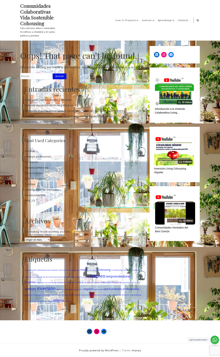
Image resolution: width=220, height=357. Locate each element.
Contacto (183, 20)
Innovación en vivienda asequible (46, 122)
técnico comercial (32, 301)
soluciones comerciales (112, 295)
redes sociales (62, 295)
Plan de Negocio (35, 178)
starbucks (125, 295)
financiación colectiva (120, 282)
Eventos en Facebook (75, 282)
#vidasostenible (35, 195)
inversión (46, 288)
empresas (40, 282)
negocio (88, 289)
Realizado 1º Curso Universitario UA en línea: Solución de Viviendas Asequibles (75, 111)
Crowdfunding (116, 270)
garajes (30, 288)
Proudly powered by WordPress (99, 350)
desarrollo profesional (33, 277)
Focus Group (135, 282)
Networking (98, 289)
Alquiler (55, 270)
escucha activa (50, 282)
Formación (31, 162)
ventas (49, 301)
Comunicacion (34, 173)
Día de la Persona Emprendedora (56, 277)
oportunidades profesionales (121, 289)
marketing (68, 289)
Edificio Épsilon (76, 277)
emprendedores (118, 276)
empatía (85, 277)
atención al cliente (66, 270)
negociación (78, 289)
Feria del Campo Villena (102, 282)
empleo (97, 276)
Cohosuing (93, 270)
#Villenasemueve (44, 270)
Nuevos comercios (36, 167)
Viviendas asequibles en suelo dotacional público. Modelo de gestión (69, 116)
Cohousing (104, 269)
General (30, 151)
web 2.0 (68, 301)
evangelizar (61, 282)
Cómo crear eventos (131, 270)
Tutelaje (30, 184)
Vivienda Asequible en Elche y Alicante (49, 105)
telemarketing (135, 295)
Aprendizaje (165, 20)
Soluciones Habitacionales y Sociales (48, 100)
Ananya (136, 350)
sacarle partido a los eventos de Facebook (85, 295)
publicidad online (49, 295)
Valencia (43, 301)
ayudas (77, 270)
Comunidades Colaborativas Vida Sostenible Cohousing (37, 14)
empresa (30, 282)
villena (58, 300)
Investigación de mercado (41, 189)
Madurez (59, 289)
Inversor (147, 20)
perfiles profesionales (33, 295)
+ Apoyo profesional (38, 156)
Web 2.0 (30, 200)
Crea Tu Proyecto (125, 20)
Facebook (88, 282)
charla (84, 269)
